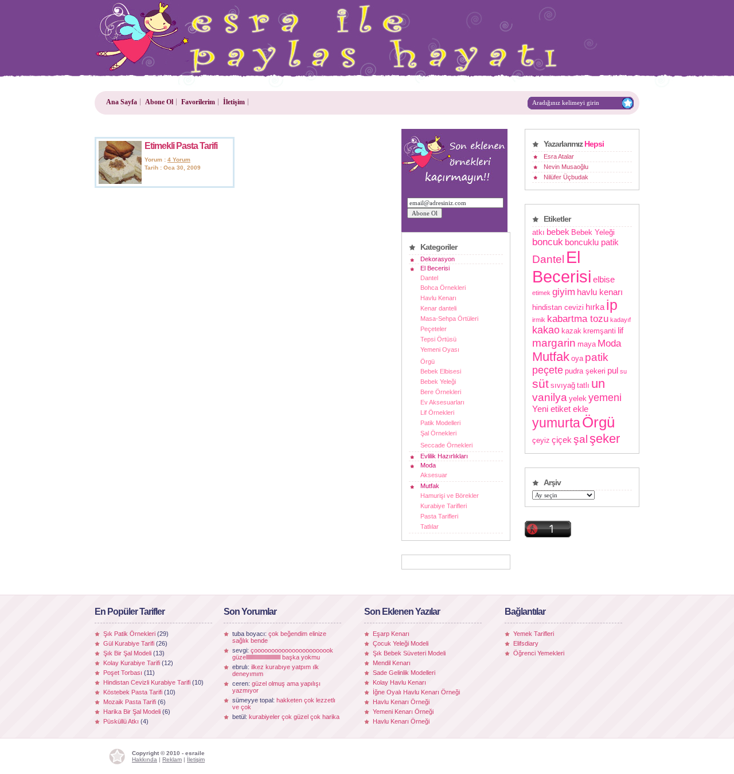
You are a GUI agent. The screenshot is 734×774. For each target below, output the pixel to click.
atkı (538, 232)
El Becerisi (435, 268)
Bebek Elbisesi (440, 371)
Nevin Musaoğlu (566, 166)
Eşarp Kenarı (391, 633)
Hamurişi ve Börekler (449, 495)
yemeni (605, 397)
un (598, 383)
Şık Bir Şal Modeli (127, 653)
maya (586, 344)
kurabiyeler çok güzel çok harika (294, 716)
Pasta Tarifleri (439, 516)
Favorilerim (198, 102)
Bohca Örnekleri (443, 287)
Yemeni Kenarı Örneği (403, 711)
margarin (554, 342)
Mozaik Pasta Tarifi (129, 701)
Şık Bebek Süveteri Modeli (409, 653)
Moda (428, 465)
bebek (557, 232)
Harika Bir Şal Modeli (132, 711)
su (623, 371)
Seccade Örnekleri (446, 445)
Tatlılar (429, 526)
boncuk (547, 242)
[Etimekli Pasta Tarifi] (120, 182)
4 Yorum (178, 159)
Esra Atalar (559, 156)
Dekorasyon (437, 259)
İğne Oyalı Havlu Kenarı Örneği (416, 692)
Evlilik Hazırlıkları (444, 456)
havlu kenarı (600, 292)
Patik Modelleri (440, 422)
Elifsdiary (525, 643)
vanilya (549, 397)
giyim (563, 291)
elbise (604, 279)
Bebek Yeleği (438, 381)
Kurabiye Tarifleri (443, 505)
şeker (604, 438)
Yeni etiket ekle (560, 409)
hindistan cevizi (558, 307)
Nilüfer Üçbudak (566, 177)
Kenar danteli (438, 308)
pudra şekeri (585, 371)
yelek (578, 398)
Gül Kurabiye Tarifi (128, 643)
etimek (541, 292)
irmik (538, 319)
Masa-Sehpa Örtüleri (449, 318)
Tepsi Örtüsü (438, 339)
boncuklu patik (592, 242)
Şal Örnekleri (438, 433)
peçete (547, 370)
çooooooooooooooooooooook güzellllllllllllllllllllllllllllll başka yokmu (282, 654)
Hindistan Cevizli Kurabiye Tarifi (146, 682)
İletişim (234, 102)
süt (540, 383)
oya (577, 358)
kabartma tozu (577, 318)
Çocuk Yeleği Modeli (400, 643)
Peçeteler (433, 328)
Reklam (172, 759)
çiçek (562, 440)
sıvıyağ (562, 385)
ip (612, 305)
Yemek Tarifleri (533, 633)
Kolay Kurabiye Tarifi (131, 662)
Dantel (429, 277)
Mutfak (429, 485)
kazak (571, 331)
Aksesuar (433, 475)
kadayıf (620, 319)
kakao (546, 330)
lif (620, 330)
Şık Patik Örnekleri (129, 633)
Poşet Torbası (122, 672)
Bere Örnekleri (440, 391)
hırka (594, 307)
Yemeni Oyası (439, 349)
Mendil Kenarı (392, 662)
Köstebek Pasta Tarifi (132, 692)
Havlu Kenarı (438, 297)
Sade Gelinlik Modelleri (404, 672)
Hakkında (144, 759)
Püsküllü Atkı (121, 721)
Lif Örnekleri (437, 412)
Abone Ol (159, 102)
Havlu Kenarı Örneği (401, 701)
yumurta (556, 422)
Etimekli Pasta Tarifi (181, 146)
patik (596, 357)
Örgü (427, 361)
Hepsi (594, 143)
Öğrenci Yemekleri (538, 653)
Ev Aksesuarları (442, 402)
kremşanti (599, 331)
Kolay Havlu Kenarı (399, 682)
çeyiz (541, 440)
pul (612, 370)
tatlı (583, 385)
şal (580, 439)
